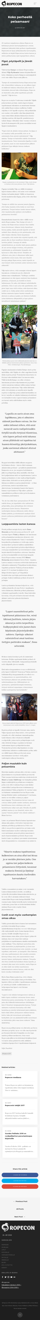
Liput (4, 1250)
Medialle (5, 1260)
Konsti (4, 1267)
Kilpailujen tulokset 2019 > (11, 1285)
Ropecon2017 (7, 1053)
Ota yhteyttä (7, 1265)
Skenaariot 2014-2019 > (10, 1287)
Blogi (4, 1262)
